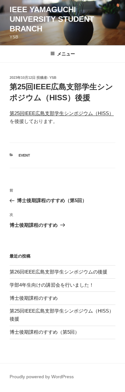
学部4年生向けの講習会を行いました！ (52, 285)
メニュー (66, 53)
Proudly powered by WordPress (42, 376)
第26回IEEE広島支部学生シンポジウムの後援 (58, 271)
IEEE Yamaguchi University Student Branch (52, 19)
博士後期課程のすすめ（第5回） (44, 332)
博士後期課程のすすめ (34, 298)
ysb (52, 77)
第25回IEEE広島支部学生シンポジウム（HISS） (62, 113)
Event (24, 155)
